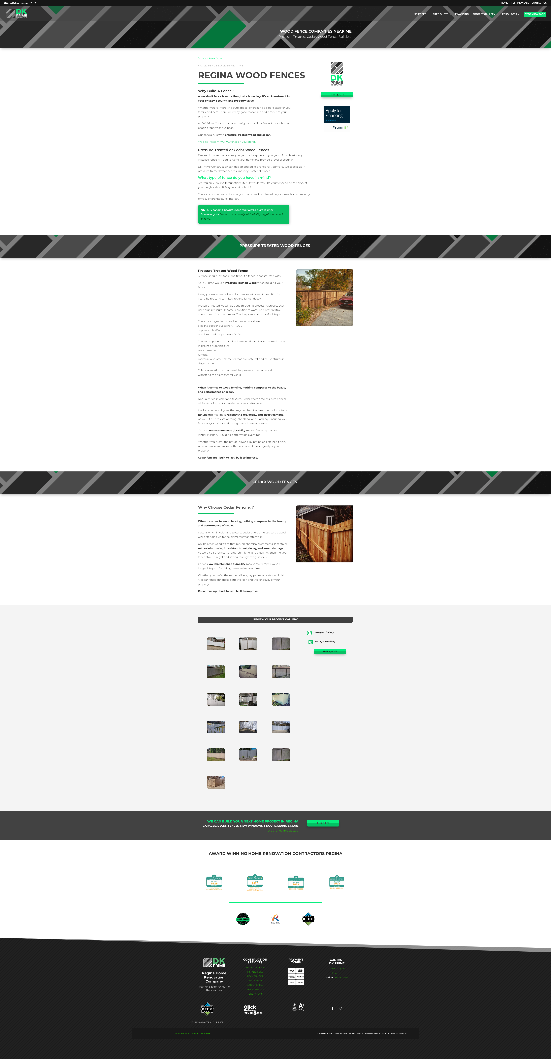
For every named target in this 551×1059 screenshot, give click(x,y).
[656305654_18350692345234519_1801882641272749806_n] (216, 760)
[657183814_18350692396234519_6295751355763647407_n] (216, 787)
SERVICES (420, 14)
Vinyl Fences (255, 980)
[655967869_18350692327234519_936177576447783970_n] (248, 704)
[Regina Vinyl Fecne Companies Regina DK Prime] (216, 649)
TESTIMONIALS (520, 3)
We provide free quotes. (283, 830)
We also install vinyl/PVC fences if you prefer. (227, 141)
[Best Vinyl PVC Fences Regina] (216, 677)
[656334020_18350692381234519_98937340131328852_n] (248, 760)
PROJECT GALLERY (484, 14)
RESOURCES (509, 14)
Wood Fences (255, 985)
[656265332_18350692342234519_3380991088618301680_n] (281, 732)
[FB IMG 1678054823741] (281, 649)
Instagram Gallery (324, 632)
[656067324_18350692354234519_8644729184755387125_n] (216, 732)
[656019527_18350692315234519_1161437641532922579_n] (281, 704)
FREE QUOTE (440, 14)
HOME (504, 3)
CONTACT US (539, 3)
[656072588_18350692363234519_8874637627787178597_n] (248, 732)
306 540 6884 (341, 977)
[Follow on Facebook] (332, 1008)
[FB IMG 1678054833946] (281, 677)
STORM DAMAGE (535, 14)
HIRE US (323, 823)
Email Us (336, 973)
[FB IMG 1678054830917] (248, 677)
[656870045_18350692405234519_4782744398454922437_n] (281, 760)
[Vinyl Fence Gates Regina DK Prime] (248, 649)
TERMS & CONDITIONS (200, 1033)
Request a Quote (336, 968)
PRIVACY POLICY (181, 1033)
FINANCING (462, 14)
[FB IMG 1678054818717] (216, 704)
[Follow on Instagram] (340, 1008)
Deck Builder (255, 976)
